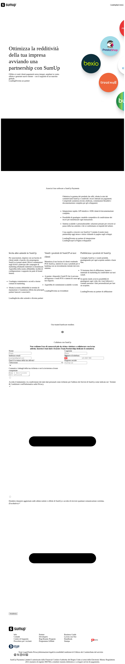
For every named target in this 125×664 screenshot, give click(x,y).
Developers (43, 637)
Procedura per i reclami (22, 641)
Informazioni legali (46, 652)
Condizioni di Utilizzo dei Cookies (76, 652)
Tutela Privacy (33, 652)
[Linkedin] (26, 655)
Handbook (68, 639)
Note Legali (23, 652)
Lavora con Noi (70, 637)
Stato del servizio (96, 652)
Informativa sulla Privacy (33, 384)
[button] (72, 357)
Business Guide (70, 635)
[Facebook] (15, 655)
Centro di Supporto (21, 639)
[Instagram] (21, 655)
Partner (41, 635)
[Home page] (17, 630)
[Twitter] (18, 655)
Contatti (17, 637)
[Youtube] (23, 655)
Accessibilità (58, 652)
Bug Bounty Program (47, 639)
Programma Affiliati (46, 641)
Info (15, 635)
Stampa (67, 641)
